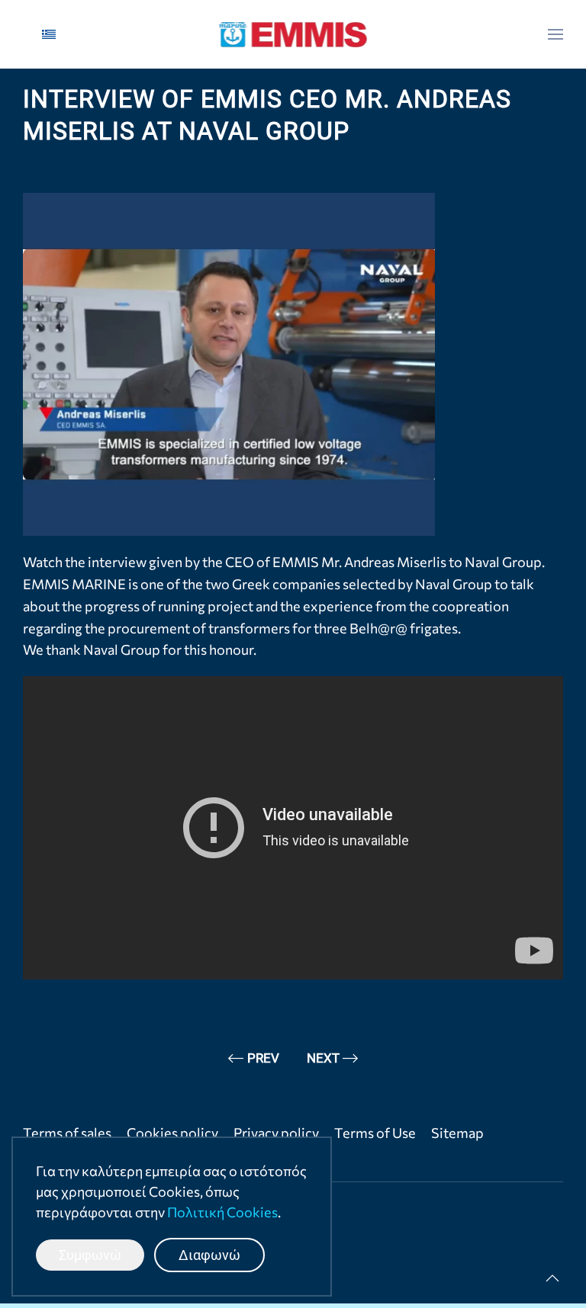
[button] (555, 34)
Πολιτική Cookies (222, 1212)
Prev (263, 1058)
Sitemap (457, 1132)
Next (323, 1058)
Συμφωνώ (90, 1255)
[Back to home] (293, 34)
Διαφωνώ (209, 1255)
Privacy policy (276, 1132)
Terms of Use (375, 1132)
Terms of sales (67, 1132)
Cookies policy (172, 1132)
